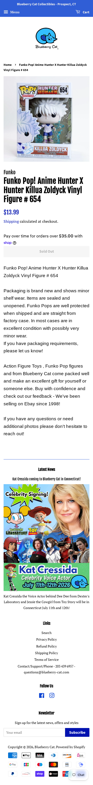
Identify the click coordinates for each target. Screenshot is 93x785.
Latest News (46, 469)
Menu (14, 12)
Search (46, 632)
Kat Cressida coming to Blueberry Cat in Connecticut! (46, 479)
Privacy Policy (46, 639)
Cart (85, 12)
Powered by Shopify (70, 747)
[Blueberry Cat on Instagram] (51, 696)
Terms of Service (46, 659)
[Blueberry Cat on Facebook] (41, 696)
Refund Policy (46, 646)
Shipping (11, 221)
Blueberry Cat (45, 747)
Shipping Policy (46, 653)
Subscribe (77, 732)
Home (8, 65)
